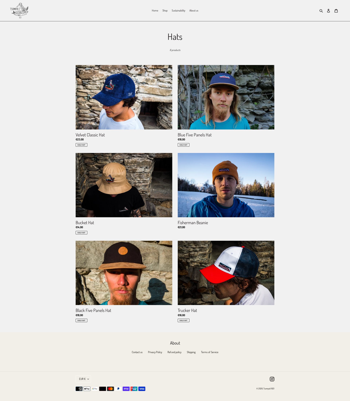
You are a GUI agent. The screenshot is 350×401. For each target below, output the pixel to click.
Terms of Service (209, 352)
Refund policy (174, 352)
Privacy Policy (155, 352)
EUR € (82, 379)
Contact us (137, 352)
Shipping (191, 352)
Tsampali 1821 (268, 388)
